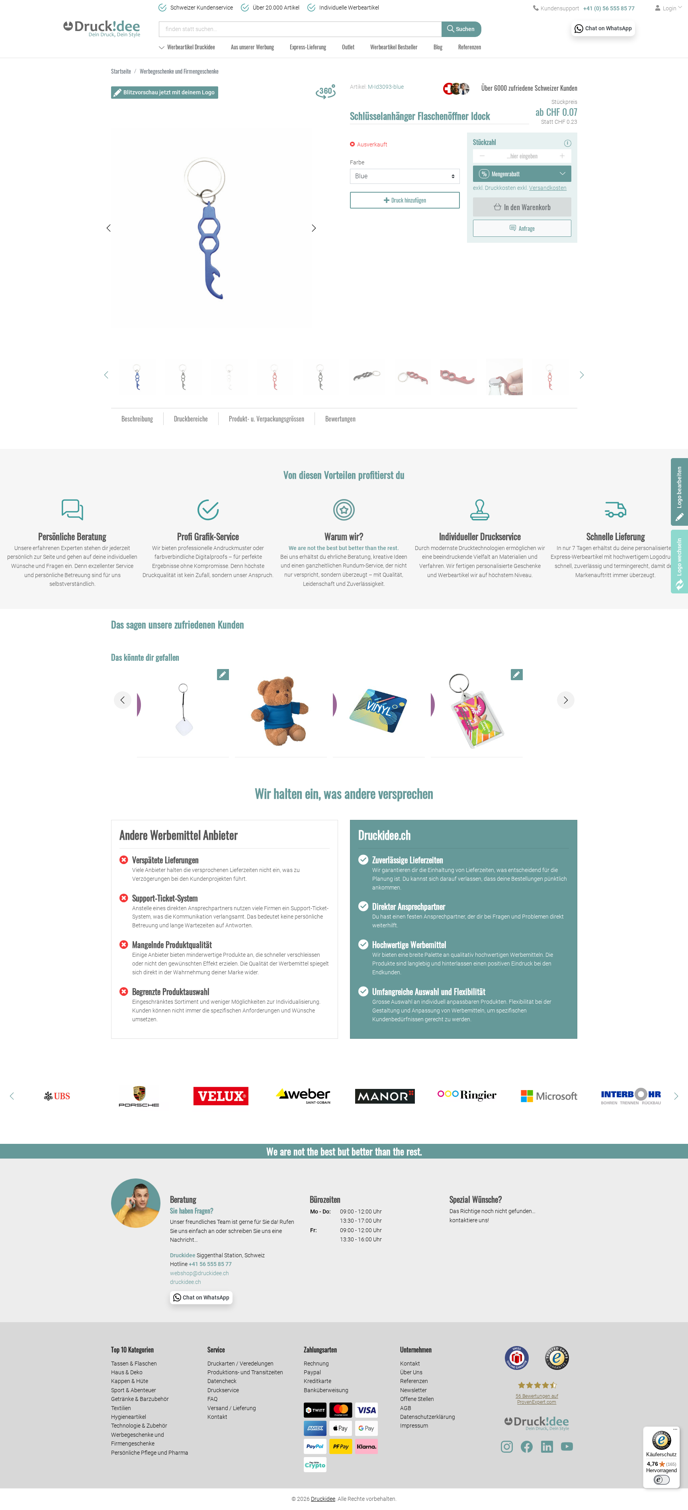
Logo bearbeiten (679, 487)
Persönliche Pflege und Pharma (149, 1453)
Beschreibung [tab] (137, 418)
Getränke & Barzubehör (140, 1399)
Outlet (348, 47)
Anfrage (527, 228)
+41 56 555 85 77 (210, 1264)
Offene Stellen (417, 1399)
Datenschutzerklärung (427, 1417)
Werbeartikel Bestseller (394, 47)
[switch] (662, 1480)
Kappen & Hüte (129, 1381)
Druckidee (323, 1499)
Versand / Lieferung (231, 1408)
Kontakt (217, 1417)
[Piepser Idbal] (183, 711)
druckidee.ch (185, 1282)
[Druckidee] (101, 25)
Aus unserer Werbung (252, 47)
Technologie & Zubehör (139, 1425)
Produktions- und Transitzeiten (245, 1372)
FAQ (212, 1399)
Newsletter (413, 1390)
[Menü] (675, 1431)
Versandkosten (548, 188)
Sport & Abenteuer (133, 1390)
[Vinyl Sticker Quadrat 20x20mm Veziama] (379, 711)
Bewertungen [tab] (340, 418)
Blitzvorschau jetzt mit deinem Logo (169, 92)
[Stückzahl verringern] (482, 156)
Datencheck (221, 1381)
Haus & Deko (127, 1372)
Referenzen (469, 47)
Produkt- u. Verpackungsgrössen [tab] (266, 418)
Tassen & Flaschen (134, 1363)
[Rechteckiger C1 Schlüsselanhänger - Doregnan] (477, 711)
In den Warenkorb (527, 207)
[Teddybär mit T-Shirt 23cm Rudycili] (281, 711)
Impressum (414, 1425)
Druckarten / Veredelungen (240, 1363)
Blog (438, 47)
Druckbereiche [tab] (191, 418)
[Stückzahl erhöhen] (562, 156)
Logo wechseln (679, 557)
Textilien (121, 1408)
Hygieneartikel (128, 1417)
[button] (109, 228)
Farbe (357, 162)
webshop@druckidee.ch (199, 1273)
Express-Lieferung (308, 47)
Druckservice (223, 1390)
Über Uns (411, 1372)
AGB (405, 1408)
